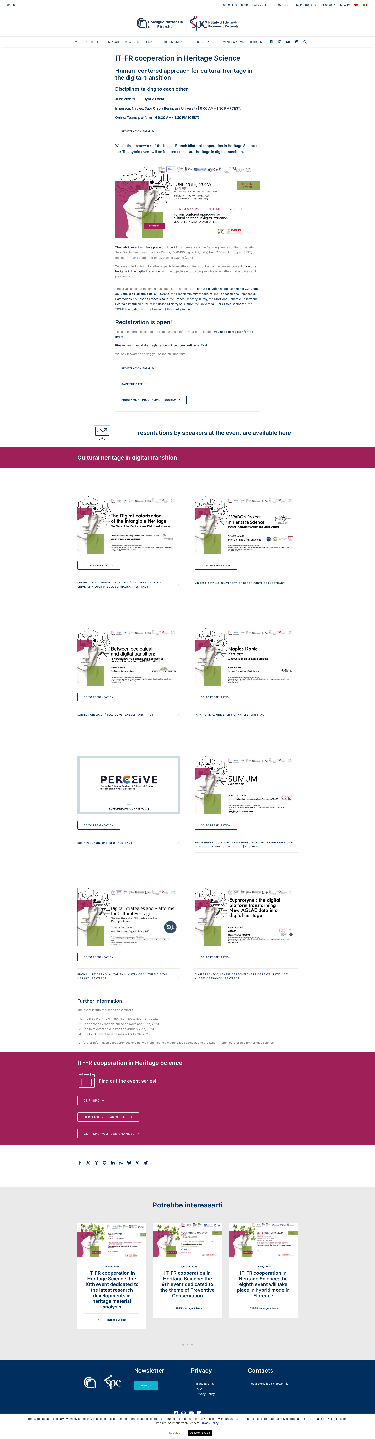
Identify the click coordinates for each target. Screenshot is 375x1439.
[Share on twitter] (88, 1163)
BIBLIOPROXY (327, 5)
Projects (132, 41)
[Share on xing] (137, 1163)
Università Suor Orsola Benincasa (223, 304)
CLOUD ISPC (230, 5)
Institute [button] (92, 41)
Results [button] (151, 41)
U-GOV (277, 5)
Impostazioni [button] (174, 1432)
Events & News (232, 41)
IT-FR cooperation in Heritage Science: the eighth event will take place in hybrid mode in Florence (263, 1284)
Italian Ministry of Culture (175, 304)
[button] (272, 42)
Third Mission (172, 41)
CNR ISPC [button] (92, 1100)
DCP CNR (310, 5)
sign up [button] (146, 1385)
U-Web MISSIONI (260, 5)
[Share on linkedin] (113, 1163)
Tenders (256, 41)
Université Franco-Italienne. (171, 309)
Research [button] (112, 41)
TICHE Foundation (127, 309)
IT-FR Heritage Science (113, 1319)
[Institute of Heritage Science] (187, 23)
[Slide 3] (192, 1345)
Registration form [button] (135, 131)
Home (75, 41)
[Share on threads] (96, 1163)
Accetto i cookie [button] (200, 1432)
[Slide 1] (183, 1345)
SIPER (244, 5)
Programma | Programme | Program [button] (148, 399)
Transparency (205, 1383)
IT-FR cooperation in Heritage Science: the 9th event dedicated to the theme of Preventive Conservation (187, 1284)
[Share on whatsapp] (121, 1163)
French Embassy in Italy (191, 299)
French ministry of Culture (194, 294)
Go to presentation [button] (99, 565)
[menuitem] (231, 5)
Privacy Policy (205, 1394)
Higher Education (202, 41)
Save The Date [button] (132, 384)
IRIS (287, 5)
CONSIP (297, 5)
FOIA (199, 1389)
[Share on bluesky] (129, 1163)
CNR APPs (344, 5)
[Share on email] (145, 1163)
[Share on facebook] (80, 1163)
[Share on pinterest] (104, 1163)
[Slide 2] (187, 1345)
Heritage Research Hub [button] (106, 1117)
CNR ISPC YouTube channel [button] (109, 1134)
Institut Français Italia (153, 299)
